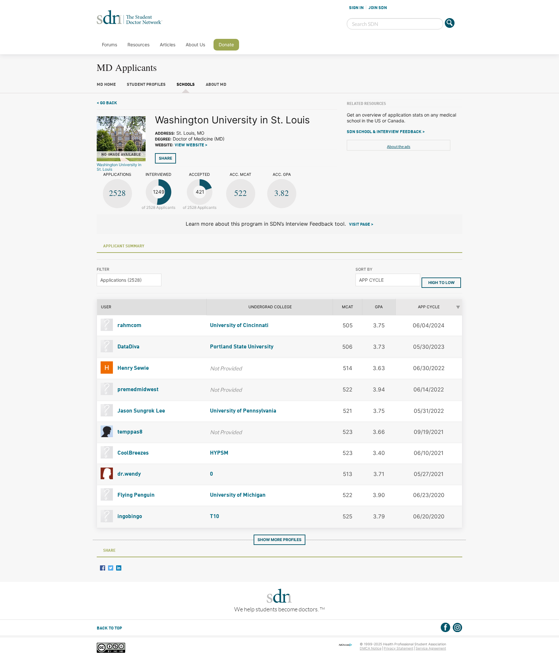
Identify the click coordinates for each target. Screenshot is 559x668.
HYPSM (219, 453)
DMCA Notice (370, 648)
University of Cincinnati (239, 325)
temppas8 (129, 432)
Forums (109, 44)
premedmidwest (137, 389)
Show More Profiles (279, 539)
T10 (214, 516)
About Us (195, 44)
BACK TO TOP (109, 628)
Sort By (364, 269)
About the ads (398, 146)
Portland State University (241, 347)
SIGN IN (356, 7)
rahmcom (128, 325)
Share (165, 158)
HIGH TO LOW (441, 282)
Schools (186, 85)
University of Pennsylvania (243, 411)
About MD (216, 85)
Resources (138, 44)
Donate (226, 44)
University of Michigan (238, 495)
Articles (167, 44)
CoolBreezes (132, 453)
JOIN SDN (377, 7)
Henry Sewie (132, 368)
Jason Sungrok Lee (140, 411)
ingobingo (129, 516)
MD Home (106, 85)
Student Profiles (146, 85)
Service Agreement (431, 648)
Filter (103, 269)
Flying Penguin (135, 495)
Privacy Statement (398, 648)
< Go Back (107, 103)
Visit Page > (361, 224)
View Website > (191, 145)
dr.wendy (128, 474)
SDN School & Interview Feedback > (386, 132)
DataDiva (127, 347)
